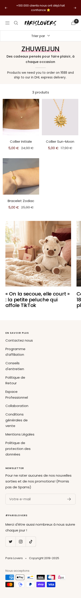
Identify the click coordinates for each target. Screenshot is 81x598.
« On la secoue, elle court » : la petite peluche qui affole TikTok (37, 299)
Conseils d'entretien (14, 366)
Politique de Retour (15, 380)
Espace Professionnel (16, 394)
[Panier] (73, 23)
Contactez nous (19, 340)
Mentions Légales (19, 434)
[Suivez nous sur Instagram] (21, 541)
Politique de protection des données (18, 448)
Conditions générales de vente (16, 420)
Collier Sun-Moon (60, 141)
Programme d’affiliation (15, 352)
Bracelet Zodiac (21, 200)
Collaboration (16, 405)
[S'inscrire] (69, 499)
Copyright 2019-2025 (44, 558)
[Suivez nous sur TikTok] (31, 541)
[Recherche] (16, 23)
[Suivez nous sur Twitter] (10, 541)
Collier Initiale (21, 141)
